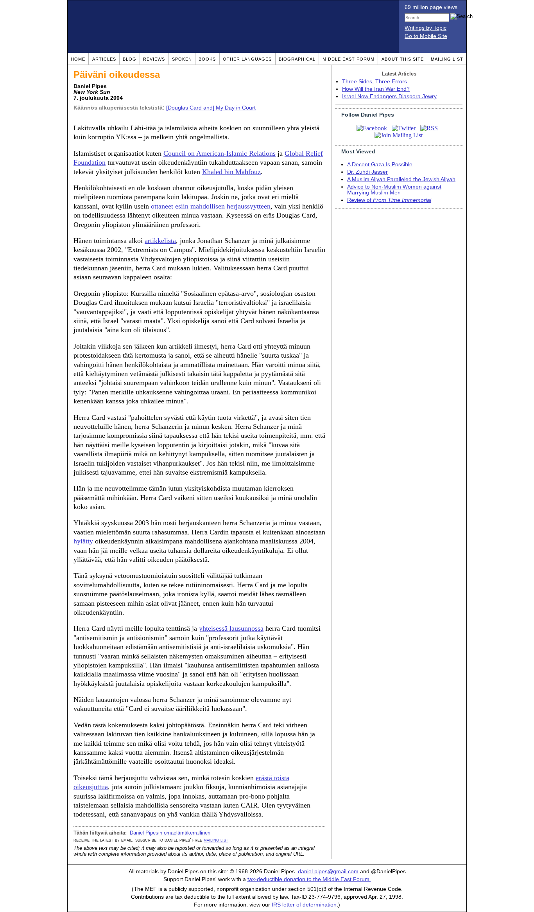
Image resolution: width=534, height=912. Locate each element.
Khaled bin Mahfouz (231, 172)
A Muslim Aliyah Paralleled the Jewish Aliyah (401, 179)
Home (78, 59)
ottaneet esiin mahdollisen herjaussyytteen (211, 206)
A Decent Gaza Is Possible (379, 164)
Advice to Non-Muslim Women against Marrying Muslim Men (394, 190)
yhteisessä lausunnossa (231, 628)
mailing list (216, 840)
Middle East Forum (349, 59)
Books (207, 59)
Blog (129, 59)
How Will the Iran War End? (376, 89)
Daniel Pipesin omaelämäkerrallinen (170, 833)
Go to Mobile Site (426, 36)
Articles (104, 59)
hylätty (83, 541)
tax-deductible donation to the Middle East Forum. (309, 879)
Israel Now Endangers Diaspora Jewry (389, 96)
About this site (403, 59)
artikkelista (160, 241)
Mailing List (447, 59)
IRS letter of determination (304, 905)
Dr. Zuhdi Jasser (367, 172)
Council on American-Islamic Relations (219, 153)
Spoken (182, 59)
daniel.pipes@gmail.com (328, 871)
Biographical (297, 59)
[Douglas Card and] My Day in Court (211, 108)
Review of (389, 200)
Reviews (154, 59)
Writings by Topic (425, 28)
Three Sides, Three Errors (374, 82)
